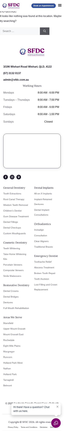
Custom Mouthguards (14, 233)
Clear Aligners (41, 241)
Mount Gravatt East (13, 334)
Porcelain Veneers (12, 264)
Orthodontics (42, 224)
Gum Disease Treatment (16, 216)
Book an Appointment (43, 6)
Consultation (40, 235)
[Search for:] (20, 31)
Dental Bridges (11, 296)
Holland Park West (12, 362)
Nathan (7, 368)
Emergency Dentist (46, 256)
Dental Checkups (12, 227)
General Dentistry (14, 187)
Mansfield (8, 323)
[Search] (44, 31)
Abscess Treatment (44, 267)
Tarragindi (8, 380)
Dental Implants (43, 187)
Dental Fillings (10, 222)
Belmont (7, 385)
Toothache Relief (43, 261)
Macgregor (9, 351)
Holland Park (10, 374)
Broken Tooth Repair (44, 273)
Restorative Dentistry (16, 285)
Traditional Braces (43, 246)
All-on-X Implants (43, 193)
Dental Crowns (11, 291)
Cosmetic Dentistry (15, 242)
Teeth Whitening (11, 248)
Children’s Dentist (12, 210)
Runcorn (7, 357)
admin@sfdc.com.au (16, 79)
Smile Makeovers (12, 276)
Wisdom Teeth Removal (15, 205)
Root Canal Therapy (13, 199)
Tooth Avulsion (41, 279)
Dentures (8, 302)
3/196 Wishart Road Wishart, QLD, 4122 (27, 66)
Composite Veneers (13, 270)
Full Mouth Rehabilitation (16, 308)
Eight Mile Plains (11, 346)
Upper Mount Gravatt (14, 328)
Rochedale (8, 340)
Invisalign (39, 229)
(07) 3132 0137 (12, 73)
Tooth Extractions (12, 193)
